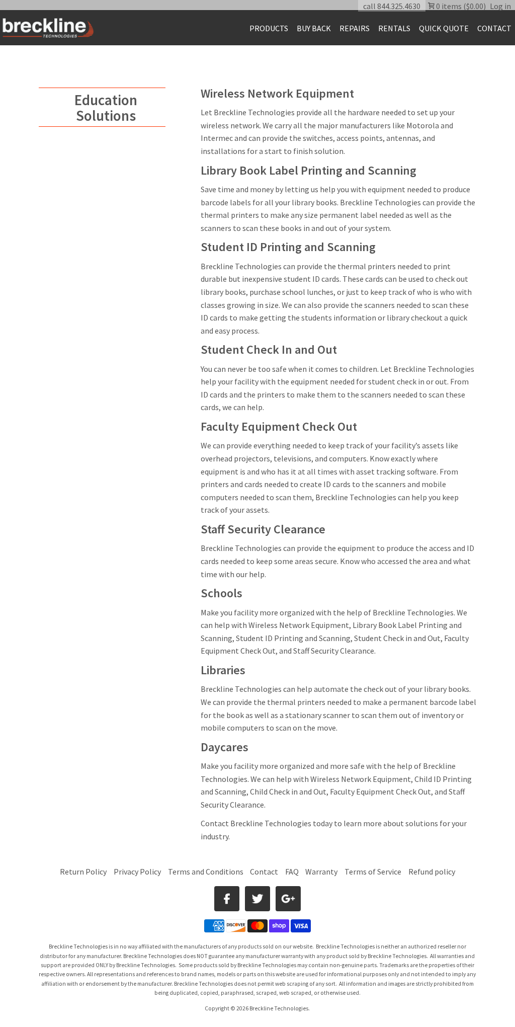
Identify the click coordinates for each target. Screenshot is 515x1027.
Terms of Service (373, 871)
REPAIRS (354, 28)
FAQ (292, 871)
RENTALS (394, 28)
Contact (215, 823)
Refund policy (431, 871)
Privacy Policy (137, 871)
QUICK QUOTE (444, 28)
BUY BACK (314, 28)
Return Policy (83, 871)
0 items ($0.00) (460, 6)
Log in (500, 6)
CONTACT (494, 28)
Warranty (321, 871)
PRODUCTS (268, 28)
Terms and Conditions (206, 871)
